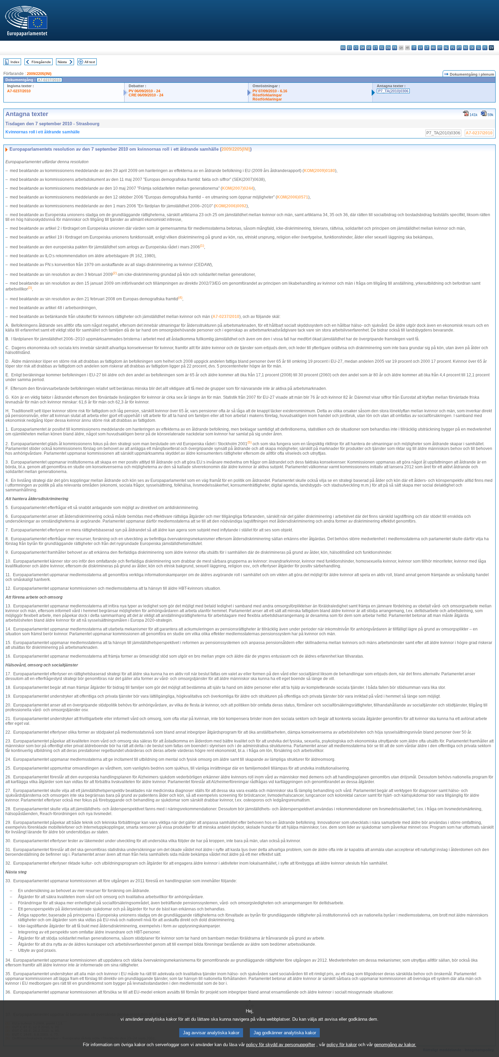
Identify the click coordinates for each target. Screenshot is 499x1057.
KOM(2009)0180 (319, 170)
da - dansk (362, 47)
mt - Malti (439, 47)
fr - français (394, 47)
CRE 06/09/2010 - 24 (146, 95)
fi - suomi (484, 47)
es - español (349, 47)
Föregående (41, 62)
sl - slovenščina (478, 47)
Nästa (62, 62)
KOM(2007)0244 (237, 188)
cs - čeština (355, 47)
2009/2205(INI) (39, 74)
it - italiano (414, 47)
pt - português (459, 47)
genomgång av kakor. (395, 1044)
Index (15, 62)
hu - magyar (433, 47)
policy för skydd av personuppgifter (280, 1044)
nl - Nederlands (446, 47)
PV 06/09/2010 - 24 (144, 91)
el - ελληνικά (381, 47)
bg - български (343, 47)
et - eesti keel (375, 47)
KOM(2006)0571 (292, 197)
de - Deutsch (368, 47)
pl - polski (452, 47)
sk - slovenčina (472, 47)
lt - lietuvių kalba (426, 47)
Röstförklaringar (267, 95)
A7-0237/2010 (19, 91)
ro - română (465, 47)
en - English (388, 47)
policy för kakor (342, 1044)
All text (90, 62)
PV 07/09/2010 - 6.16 (270, 91)
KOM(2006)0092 (230, 206)
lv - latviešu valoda (420, 47)
